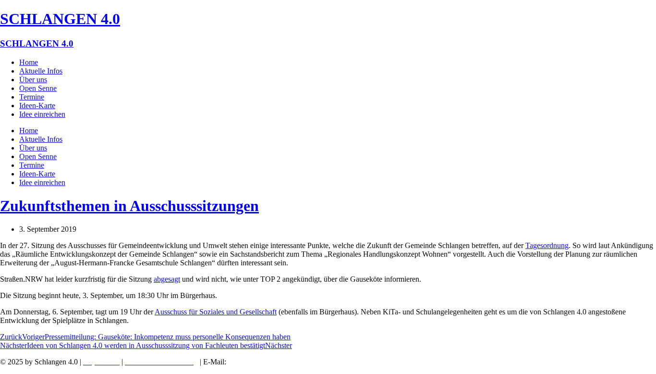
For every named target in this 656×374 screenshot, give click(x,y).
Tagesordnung (547, 245)
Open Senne (38, 88)
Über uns (33, 79)
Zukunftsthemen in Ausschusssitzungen (129, 205)
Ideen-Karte (37, 105)
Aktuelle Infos (40, 71)
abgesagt (167, 279)
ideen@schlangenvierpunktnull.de (283, 362)
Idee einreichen (42, 114)
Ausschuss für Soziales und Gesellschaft (216, 312)
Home (28, 62)
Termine (31, 97)
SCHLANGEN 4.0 (60, 18)
